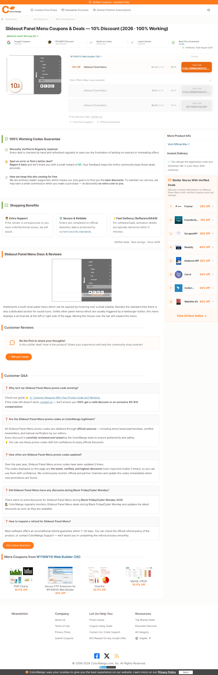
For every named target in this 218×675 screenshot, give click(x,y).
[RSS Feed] (117, 657)
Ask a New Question (18, 545)
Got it (186, 672)
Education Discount (146, 625)
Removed (101, 44)
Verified (17, 44)
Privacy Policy (167, 672)
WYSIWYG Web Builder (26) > (86, 56)
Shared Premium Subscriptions (114, 10)
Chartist (99, 588)
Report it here (18, 164)
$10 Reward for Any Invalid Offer (107, 638)
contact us (96, 116)
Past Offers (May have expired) (87, 80)
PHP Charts (21, 588)
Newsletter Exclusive (76, 10)
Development (41, 19)
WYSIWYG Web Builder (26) (58, 557)
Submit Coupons (64, 638)
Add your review (18, 357)
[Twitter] (107, 657)
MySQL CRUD (138, 583)
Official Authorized (110, 122)
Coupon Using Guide (100, 625)
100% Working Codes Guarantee (34, 139)
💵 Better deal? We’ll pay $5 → (22, 36)
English (143, 638)
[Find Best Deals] (210, 10)
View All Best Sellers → (192, 315)
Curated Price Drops (45, 10)
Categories (11, 19)
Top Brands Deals (145, 619)
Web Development (65, 19)
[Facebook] (97, 657)
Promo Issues (96, 619)
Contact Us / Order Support (104, 632)
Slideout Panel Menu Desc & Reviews (33, 254)
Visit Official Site (177, 144)
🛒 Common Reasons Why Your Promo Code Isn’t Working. (64, 397)
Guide (181, 44)
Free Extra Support (83, 122)
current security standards (75, 231)
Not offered (61, 44)
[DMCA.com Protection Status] (109, 667)
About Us (60, 619)
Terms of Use (62, 625)
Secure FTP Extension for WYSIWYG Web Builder (60, 590)
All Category (142, 632)
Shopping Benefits (24, 205)
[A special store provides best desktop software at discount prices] (11, 10)
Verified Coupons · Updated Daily (110, 2)
